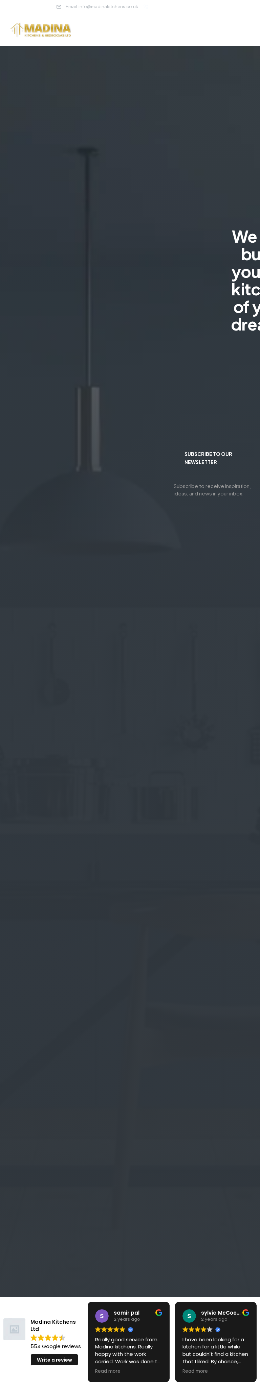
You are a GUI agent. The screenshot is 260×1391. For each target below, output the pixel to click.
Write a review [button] (54, 1360)
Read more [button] (108, 1371)
